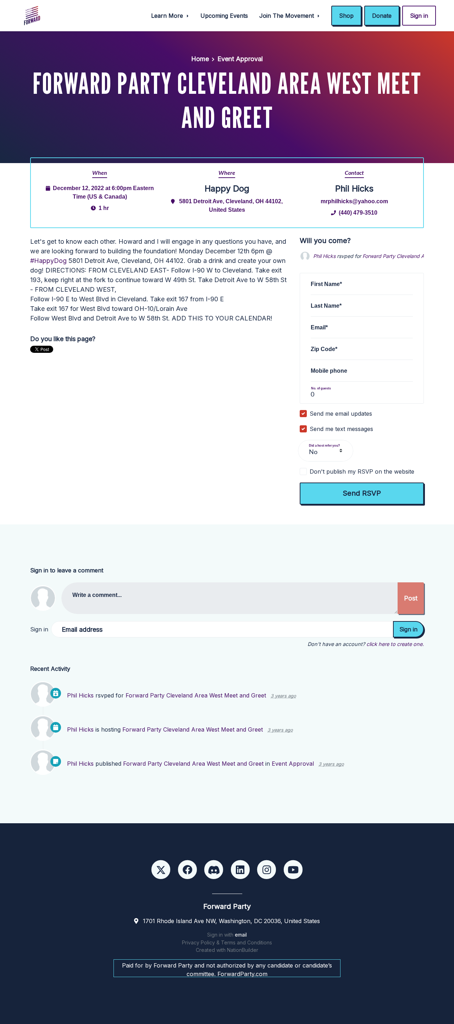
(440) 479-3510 (358, 212)
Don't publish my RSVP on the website (362, 471)
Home (200, 59)
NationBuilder (242, 950)
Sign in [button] (419, 15)
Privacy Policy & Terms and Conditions (227, 942)
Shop (346, 15)
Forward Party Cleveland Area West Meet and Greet (196, 695)
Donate (382, 15)
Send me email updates (341, 413)
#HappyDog (48, 260)
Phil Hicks (324, 256)
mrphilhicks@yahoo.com (354, 201)
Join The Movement (287, 15)
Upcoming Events (224, 15)
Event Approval (240, 59)
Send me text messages (341, 428)
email (241, 935)
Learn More (168, 15)
